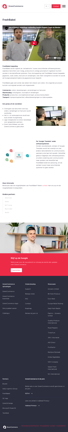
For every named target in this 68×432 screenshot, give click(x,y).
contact (45, 185)
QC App (5, 398)
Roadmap (28, 308)
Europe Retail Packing (55, 303)
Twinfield (5, 413)
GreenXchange (7, 403)
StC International (54, 374)
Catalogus (6, 313)
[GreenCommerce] (10, 428)
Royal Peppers (53, 328)
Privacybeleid (44, 426)
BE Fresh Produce (54, 294)
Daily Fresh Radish (54, 308)
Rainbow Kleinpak (54, 352)
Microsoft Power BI (9, 408)
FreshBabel (6, 393)
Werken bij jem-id (31, 313)
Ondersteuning (30, 284)
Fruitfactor (51, 347)
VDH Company (53, 362)
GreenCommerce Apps (10, 303)
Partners (5, 379)
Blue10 (4, 384)
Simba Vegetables (54, 357)
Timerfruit (51, 333)
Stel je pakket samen (9, 308)
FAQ (26, 299)
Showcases (52, 284)
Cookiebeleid (61, 426)
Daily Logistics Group (9, 389)
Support (28, 289)
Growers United (53, 289)
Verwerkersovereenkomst (30, 426)
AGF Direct (51, 342)
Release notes (30, 294)
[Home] (12, 6)
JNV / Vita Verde (53, 337)
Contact (28, 303)
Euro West (51, 299)
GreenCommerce (8, 291)
